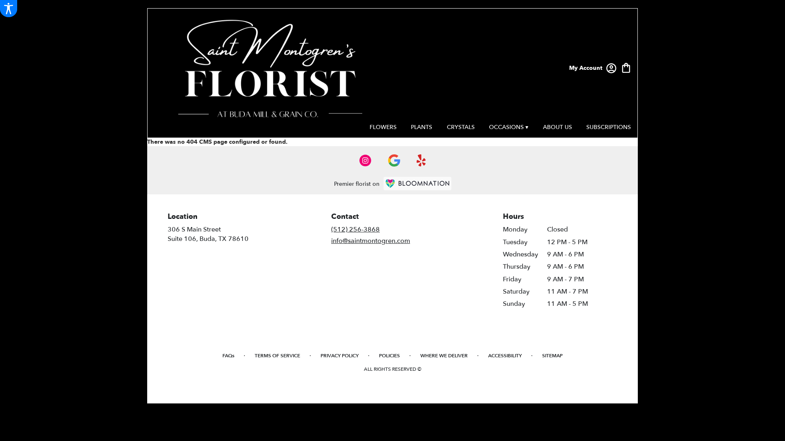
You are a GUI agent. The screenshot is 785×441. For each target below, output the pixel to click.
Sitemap (552, 355)
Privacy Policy (340, 355)
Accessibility (505, 355)
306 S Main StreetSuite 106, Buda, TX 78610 (208, 234)
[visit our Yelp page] (421, 160)
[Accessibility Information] (8, 8)
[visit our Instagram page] (365, 160)
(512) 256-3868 (355, 229)
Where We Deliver (444, 355)
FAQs (228, 355)
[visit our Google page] (394, 160)
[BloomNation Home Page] (417, 183)
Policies (389, 355)
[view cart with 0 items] (626, 67)
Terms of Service (277, 355)
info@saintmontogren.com (370, 240)
